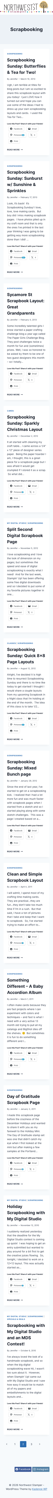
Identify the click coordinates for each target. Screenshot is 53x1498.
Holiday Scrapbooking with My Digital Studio (26, 1212)
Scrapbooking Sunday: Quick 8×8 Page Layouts (26, 655)
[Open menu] (46, 7)
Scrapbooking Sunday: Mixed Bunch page (22, 768)
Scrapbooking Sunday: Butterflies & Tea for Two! (26, 66)
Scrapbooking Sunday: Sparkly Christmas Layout (24, 423)
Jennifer (14, 79)
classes (11, 643)
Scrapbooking (14, 54)
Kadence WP (39, 1489)
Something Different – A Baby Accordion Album (25, 986)
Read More (15, 149)
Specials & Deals (16, 1319)
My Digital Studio (16, 523)
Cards (10, 411)
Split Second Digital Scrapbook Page (25, 535)
